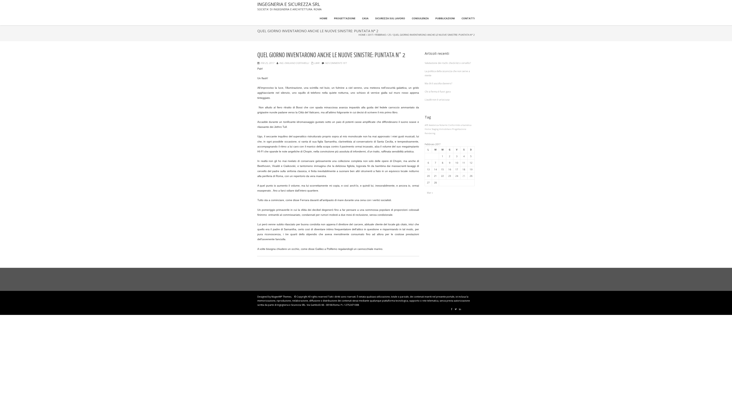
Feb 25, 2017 (267, 63)
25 (389, 34)
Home (362, 34)
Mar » (430, 192)
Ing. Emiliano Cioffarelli (294, 63)
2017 (370, 34)
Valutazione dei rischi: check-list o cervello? (448, 63)
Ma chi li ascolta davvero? (438, 83)
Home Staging (431, 129)
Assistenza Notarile (438, 125)
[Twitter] (456, 309)
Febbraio (380, 34)
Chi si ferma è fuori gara (438, 91)
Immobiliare (445, 129)
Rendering (430, 133)
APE (426, 125)
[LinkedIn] (460, 309)
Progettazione (459, 129)
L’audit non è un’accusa (437, 99)
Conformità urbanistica (459, 125)
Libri (316, 63)
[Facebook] (451, 309)
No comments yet (336, 63)
